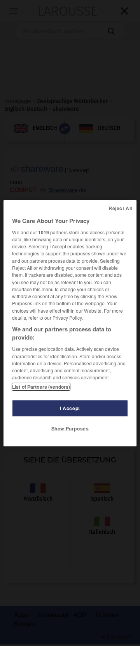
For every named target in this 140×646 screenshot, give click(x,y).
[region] (70, 323)
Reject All (120, 207)
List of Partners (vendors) (41, 386)
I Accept (70, 408)
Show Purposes (70, 428)
